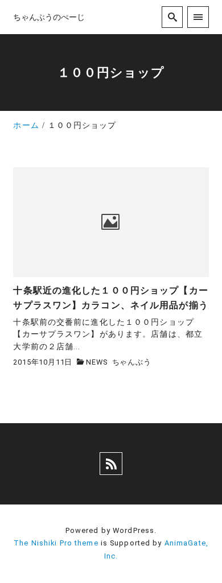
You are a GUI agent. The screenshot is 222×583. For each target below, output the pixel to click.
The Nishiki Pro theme (56, 543)
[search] (172, 16)
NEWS (96, 362)
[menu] (197, 16)
